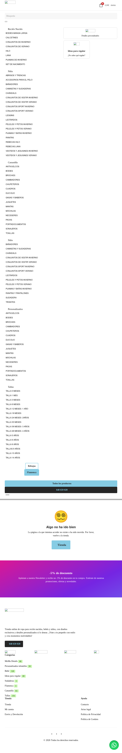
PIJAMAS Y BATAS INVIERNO (19, 133)
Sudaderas (11, 681)
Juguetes (11, 202)
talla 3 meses (13, 399)
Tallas (10, 695)
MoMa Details (13, 661)
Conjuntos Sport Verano (19, 110)
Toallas (10, 233)
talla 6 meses (13, 404)
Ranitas (10, 137)
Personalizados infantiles (18, 666)
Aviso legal (86, 709)
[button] (114, 745)
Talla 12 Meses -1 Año (17, 408)
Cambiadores (13, 179)
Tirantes (10, 302)
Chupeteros (12, 184)
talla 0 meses (13, 390)
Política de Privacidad (91, 714)
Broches (10, 175)
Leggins (10, 115)
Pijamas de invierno (16, 59)
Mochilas (11, 210)
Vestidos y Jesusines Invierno (22, 150)
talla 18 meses (13, 413)
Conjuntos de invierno (18, 41)
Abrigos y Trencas (16, 75)
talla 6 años (12, 439)
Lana (8, 55)
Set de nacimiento (15, 64)
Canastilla (11, 690)
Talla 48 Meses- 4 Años (17, 430)
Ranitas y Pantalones (17, 293)
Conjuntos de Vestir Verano (21, 101)
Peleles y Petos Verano (18, 128)
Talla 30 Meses (13, 422)
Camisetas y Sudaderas (18, 88)
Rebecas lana (13, 146)
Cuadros (10, 188)
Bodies (9, 170)
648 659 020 (62, 490)
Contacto (85, 704)
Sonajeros (11, 228)
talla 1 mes (12, 395)
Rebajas (32, 466)
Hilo (8, 50)
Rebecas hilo (13, 142)
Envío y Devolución (14, 714)
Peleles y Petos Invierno (19, 124)
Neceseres (12, 215)
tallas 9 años (13, 448)
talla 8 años (12, 444)
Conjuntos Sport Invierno (20, 106)
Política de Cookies (89, 719)
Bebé (9, 671)
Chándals (11, 93)
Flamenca (31, 472)
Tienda (62, 544)
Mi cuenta (9, 709)
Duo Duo (10, 193)
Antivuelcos (12, 166)
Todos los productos (61, 483)
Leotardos (11, 119)
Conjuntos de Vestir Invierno (22, 97)
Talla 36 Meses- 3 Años (17, 426)
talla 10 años (13, 453)
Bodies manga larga (16, 33)
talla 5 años (12, 435)
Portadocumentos (16, 224)
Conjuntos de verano (17, 46)
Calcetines (12, 37)
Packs (9, 219)
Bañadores (12, 84)
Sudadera (11, 297)
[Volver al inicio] (10, 5)
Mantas (10, 206)
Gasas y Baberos (15, 197)
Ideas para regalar (14, 676)
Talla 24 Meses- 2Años (17, 417)
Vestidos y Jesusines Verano (21, 155)
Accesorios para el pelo (19, 79)
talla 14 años (13, 457)
